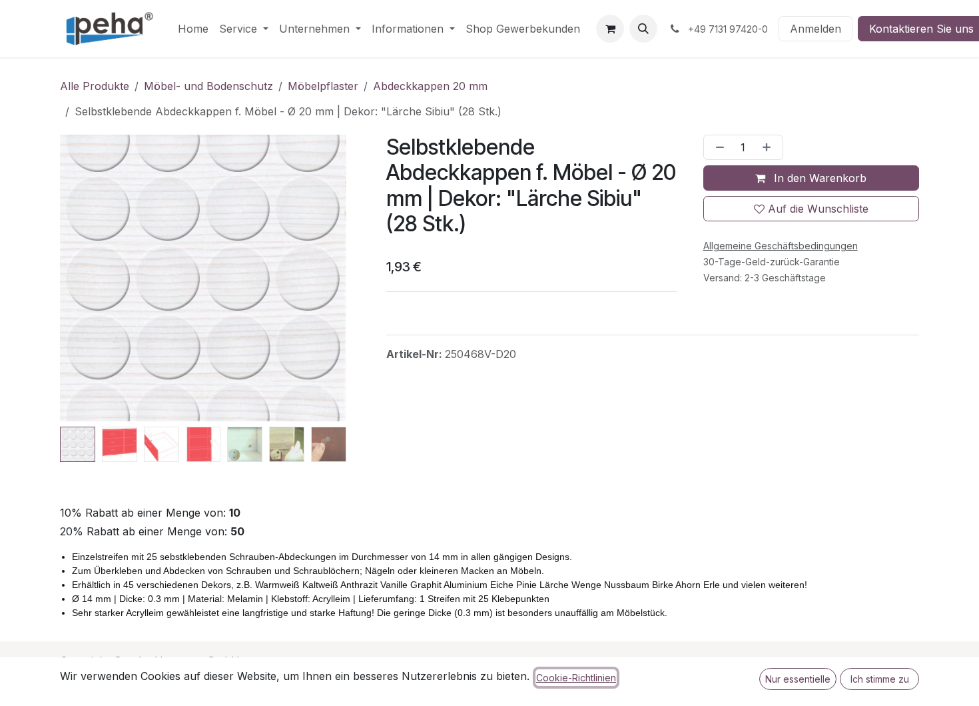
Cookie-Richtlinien (576, 677)
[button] (643, 29)
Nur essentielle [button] (797, 679)
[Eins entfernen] (717, 147)
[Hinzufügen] (769, 147)
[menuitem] (193, 28)
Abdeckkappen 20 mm (430, 86)
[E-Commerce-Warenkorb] (610, 29)
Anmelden (815, 28)
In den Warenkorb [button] (818, 178)
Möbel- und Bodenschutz (208, 86)
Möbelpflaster (323, 86)
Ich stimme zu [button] (879, 679)
